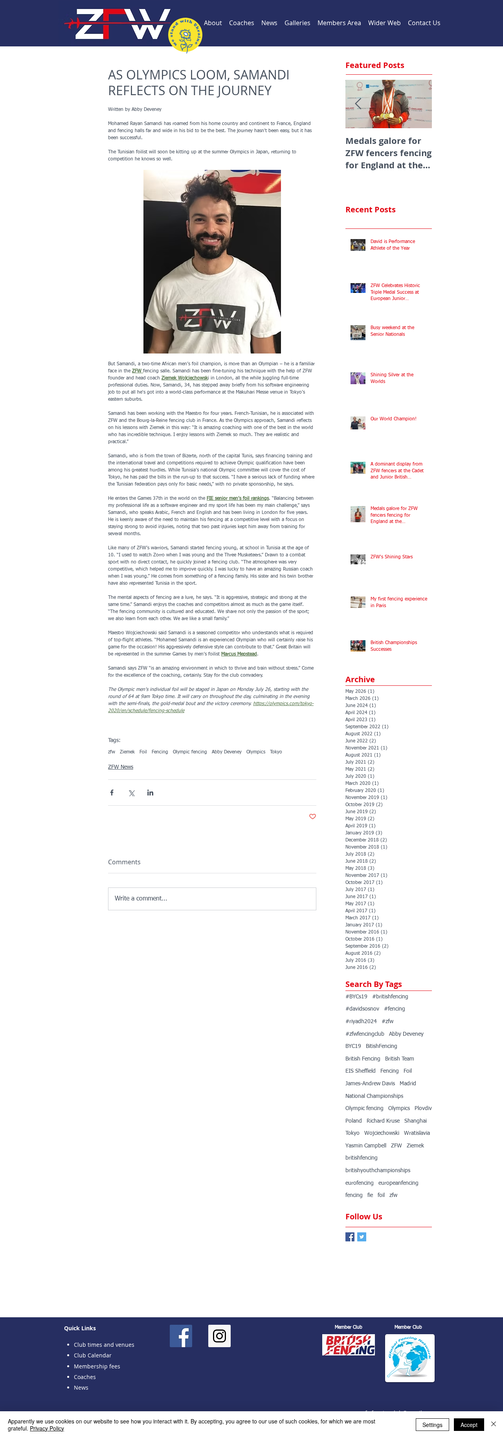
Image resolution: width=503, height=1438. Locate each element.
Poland (353, 1121)
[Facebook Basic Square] (349, 1236)
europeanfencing (398, 1183)
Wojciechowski (381, 1133)
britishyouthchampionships (377, 1170)
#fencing (394, 1009)
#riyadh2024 (361, 1021)
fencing (354, 1195)
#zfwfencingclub (364, 1034)
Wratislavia (417, 1133)
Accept (469, 1425)
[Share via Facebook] (112, 792)
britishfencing (361, 1158)
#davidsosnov (362, 1009)
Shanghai (415, 1121)
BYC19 (353, 1046)
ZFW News (120, 767)
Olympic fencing (190, 752)
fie (370, 1195)
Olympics (255, 752)
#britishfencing (390, 997)
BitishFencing (381, 1046)
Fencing (160, 752)
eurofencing (359, 1183)
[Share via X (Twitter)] (131, 792)
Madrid (408, 1083)
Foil (143, 752)
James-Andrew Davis (370, 1083)
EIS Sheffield (360, 1071)
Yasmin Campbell (365, 1146)
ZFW (396, 1146)
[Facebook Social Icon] (181, 1336)
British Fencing (362, 1059)
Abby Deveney (227, 752)
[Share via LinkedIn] (150, 792)
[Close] (493, 1425)
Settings (432, 1425)
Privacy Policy (47, 1428)
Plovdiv (423, 1108)
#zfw (387, 1021)
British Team (399, 1059)
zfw (111, 752)
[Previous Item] (358, 104)
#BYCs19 (356, 997)
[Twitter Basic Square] (361, 1236)
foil (381, 1195)
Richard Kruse (383, 1121)
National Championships (374, 1096)
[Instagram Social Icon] (219, 1336)
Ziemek (127, 752)
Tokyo (276, 752)
